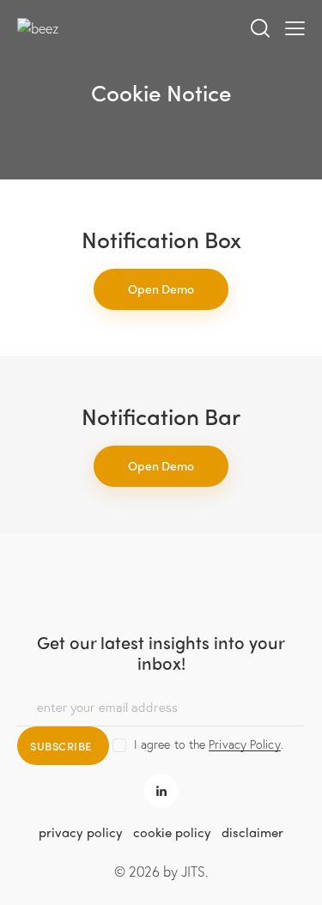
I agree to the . (208, 744)
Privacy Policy (244, 744)
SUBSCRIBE (61, 746)
